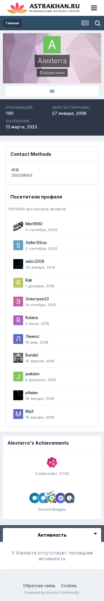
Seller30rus (36, 242)
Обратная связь (39, 585)
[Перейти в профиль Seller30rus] (18, 245)
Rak (28, 280)
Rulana (31, 317)
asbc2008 (34, 261)
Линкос (32, 336)
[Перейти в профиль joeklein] (18, 376)
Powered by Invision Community (52, 592)
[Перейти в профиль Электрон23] (18, 301)
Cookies (69, 585)
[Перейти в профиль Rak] (18, 283)
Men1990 (33, 224)
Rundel (31, 355)
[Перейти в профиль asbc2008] (18, 264)
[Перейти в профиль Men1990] (18, 226)
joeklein (32, 374)
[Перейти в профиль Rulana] (18, 320)
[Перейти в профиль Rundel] (18, 358)
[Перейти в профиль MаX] (18, 414)
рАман (31, 392)
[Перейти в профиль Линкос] (18, 339)
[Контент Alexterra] (52, 91)
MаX (29, 411)
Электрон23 (37, 299)
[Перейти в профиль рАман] (18, 395)
